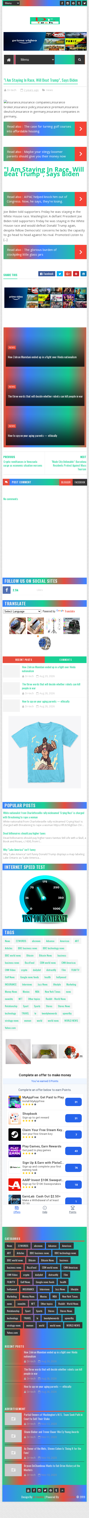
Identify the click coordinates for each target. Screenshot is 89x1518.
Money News (11, 991)
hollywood (61, 977)
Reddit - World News (56, 999)
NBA (37, 991)
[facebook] (62, 3)
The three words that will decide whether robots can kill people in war (45, 396)
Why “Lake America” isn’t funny (19, 850)
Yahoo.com (10, 1028)
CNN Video (10, 970)
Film (64, 970)
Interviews (27, 984)
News (7, 941)
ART (77, 941)
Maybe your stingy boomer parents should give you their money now (36, 154)
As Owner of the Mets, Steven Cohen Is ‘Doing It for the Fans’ (52, 1450)
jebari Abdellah (67, 1497)
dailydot (37, 970)
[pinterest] (73, 3)
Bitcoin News (45, 955)
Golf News (10, 977)
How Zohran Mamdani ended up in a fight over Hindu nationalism (42, 357)
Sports (37, 1006)
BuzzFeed (29, 962)
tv (35, 1013)
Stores (49, 1006)
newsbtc (9, 999)
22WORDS (21, 941)
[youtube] (28, 1490)
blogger (66, 482)
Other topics (34, 999)
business (62, 955)
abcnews (36, 941)
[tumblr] (79, 3)
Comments (65, 659)
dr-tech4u (38, 1497)
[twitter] (84, 3)
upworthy (67, 1013)
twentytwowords (49, 1013)
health (47, 977)
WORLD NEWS (71, 1020)
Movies (26, 991)
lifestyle (57, 984)
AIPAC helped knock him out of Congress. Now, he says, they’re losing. (37, 199)
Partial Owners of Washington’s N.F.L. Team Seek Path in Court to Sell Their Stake (53, 1417)
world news (53, 1020)
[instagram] (67, 3)
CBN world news (48, 962)
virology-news (12, 1020)
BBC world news (13, 955)
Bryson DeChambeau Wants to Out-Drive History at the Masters (52, 1468)
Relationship (11, 1006)
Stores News (64, 1006)
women (27, 1020)
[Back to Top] (62, 1490)
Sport (25, 1006)
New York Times (52, 991)
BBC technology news (53, 948)
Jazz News (43, 984)
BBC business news (27, 948)
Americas (64, 941)
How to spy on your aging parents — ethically (32, 435)
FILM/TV (75, 970)
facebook (80, 482)
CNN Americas (68, 962)
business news (12, 962)
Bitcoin (30, 955)
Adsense (50, 941)
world (39, 1020)
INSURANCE (11, 984)
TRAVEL (25, 1013)
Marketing (71, 984)
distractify (51, 970)
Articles (8, 948)
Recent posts (23, 659)
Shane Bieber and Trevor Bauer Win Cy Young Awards (51, 1432)
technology (10, 1013)
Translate (70, 611)
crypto (24, 970)
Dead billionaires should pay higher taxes (24, 833)
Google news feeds (29, 977)
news (49, 90)
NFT (21, 999)
